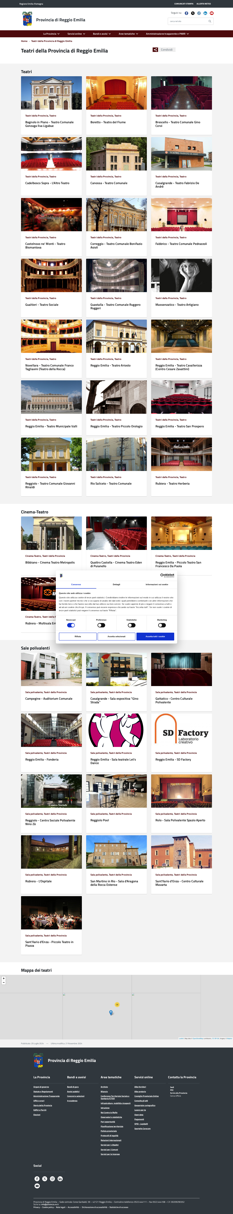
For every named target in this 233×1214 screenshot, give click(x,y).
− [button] (4, 982)
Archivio (104, 1086)
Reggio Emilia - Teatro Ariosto (110, 365)
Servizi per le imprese (110, 1154)
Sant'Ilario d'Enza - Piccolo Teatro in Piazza (49, 944)
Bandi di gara (73, 1086)
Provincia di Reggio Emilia (60, 20)
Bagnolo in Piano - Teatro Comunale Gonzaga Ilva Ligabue (49, 124)
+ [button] (4, 978)
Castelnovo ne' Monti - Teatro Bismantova (45, 245)
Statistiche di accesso (118, 1207)
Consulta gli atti (141, 1100)
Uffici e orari (38, 1100)
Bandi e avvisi (100, 34)
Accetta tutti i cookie (155, 636)
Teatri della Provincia (36, 115)
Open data (138, 1114)
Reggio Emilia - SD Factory (173, 759)
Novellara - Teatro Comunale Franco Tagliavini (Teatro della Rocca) (49, 367)
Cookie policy (48, 1207)
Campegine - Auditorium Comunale (48, 698)
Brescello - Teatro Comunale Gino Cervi (177, 124)
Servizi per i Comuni (109, 1149)
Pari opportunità (108, 1121)
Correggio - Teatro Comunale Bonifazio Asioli (116, 245)
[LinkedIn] (205, 13)
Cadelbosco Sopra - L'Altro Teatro (47, 183)
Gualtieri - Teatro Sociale (41, 304)
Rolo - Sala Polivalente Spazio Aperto (180, 820)
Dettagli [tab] (116, 584)
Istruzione (105, 1107)
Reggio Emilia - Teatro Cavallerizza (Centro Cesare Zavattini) (178, 367)
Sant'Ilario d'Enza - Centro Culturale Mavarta (179, 883)
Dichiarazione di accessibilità (94, 1207)
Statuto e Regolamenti (43, 1091)
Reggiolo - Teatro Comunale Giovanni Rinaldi (50, 485)
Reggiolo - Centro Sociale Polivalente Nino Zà (50, 822)
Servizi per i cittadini (110, 1144)
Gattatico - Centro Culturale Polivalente (174, 700)
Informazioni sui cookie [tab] (157, 584)
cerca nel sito (175, 21)
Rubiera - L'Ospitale (38, 881)
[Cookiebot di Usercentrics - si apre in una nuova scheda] (162, 576)
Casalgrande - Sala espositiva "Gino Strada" (114, 700)
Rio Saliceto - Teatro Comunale (111, 483)
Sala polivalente (34, 692)
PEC (172, 1089)
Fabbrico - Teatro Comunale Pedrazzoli (181, 243)
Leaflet (181, 1038)
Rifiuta (78, 636)
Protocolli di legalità (109, 1135)
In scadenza (72, 1100)
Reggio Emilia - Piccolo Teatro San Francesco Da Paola (178, 564)
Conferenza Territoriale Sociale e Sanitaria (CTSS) (115, 1097)
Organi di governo (41, 1086)
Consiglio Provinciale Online (146, 1096)
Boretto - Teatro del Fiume (108, 122)
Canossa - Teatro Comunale (108, 183)
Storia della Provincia (42, 1105)
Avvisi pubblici (73, 1091)
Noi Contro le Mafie (109, 1112)
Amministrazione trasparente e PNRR (165, 34)
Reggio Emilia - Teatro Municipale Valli (51, 426)
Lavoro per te (140, 1110)
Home (24, 41)
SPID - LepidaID (141, 1123)
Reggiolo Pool (99, 820)
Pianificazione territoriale (112, 1126)
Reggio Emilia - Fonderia (42, 759)
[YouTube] (212, 13)
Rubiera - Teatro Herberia (172, 483)
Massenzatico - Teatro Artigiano (177, 304)
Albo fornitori (140, 1086)
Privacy (36, 1207)
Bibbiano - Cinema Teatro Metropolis (50, 562)
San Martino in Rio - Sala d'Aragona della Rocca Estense (114, 883)
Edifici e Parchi (39, 1110)
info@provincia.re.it (50, 1204)
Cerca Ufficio (175, 1095)
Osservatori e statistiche (111, 1117)
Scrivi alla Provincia (178, 1092)
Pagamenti (139, 1119)
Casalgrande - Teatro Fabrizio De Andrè (177, 185)
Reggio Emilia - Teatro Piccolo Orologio (116, 426)
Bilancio (104, 1091)
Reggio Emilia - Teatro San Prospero (179, 426)
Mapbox (229, 1038)
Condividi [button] (167, 49)
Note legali (60, 1207)
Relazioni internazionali (111, 1140)
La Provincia (49, 34)
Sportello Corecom (142, 1128)
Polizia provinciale (109, 1131)
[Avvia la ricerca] (210, 21)
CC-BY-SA (215, 1038)
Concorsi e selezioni (75, 1096)
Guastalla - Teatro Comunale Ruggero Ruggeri (115, 306)
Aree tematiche (127, 34)
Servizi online (75, 34)
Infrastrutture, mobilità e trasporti (116, 1103)
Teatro (52, 115)
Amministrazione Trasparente (46, 1096)
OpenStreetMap (198, 1038)
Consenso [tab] (76, 584)
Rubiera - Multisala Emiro (42, 623)
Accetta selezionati (116, 636)
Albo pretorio (140, 1091)
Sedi (172, 1087)
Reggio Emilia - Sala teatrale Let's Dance (113, 761)
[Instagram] (199, 13)
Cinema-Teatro (33, 556)
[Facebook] (186, 13)
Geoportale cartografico (144, 1105)
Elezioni (36, 1114)
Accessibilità (73, 1207)
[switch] (101, 625)
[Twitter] (193, 13)
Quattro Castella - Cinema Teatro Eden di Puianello (116, 564)
